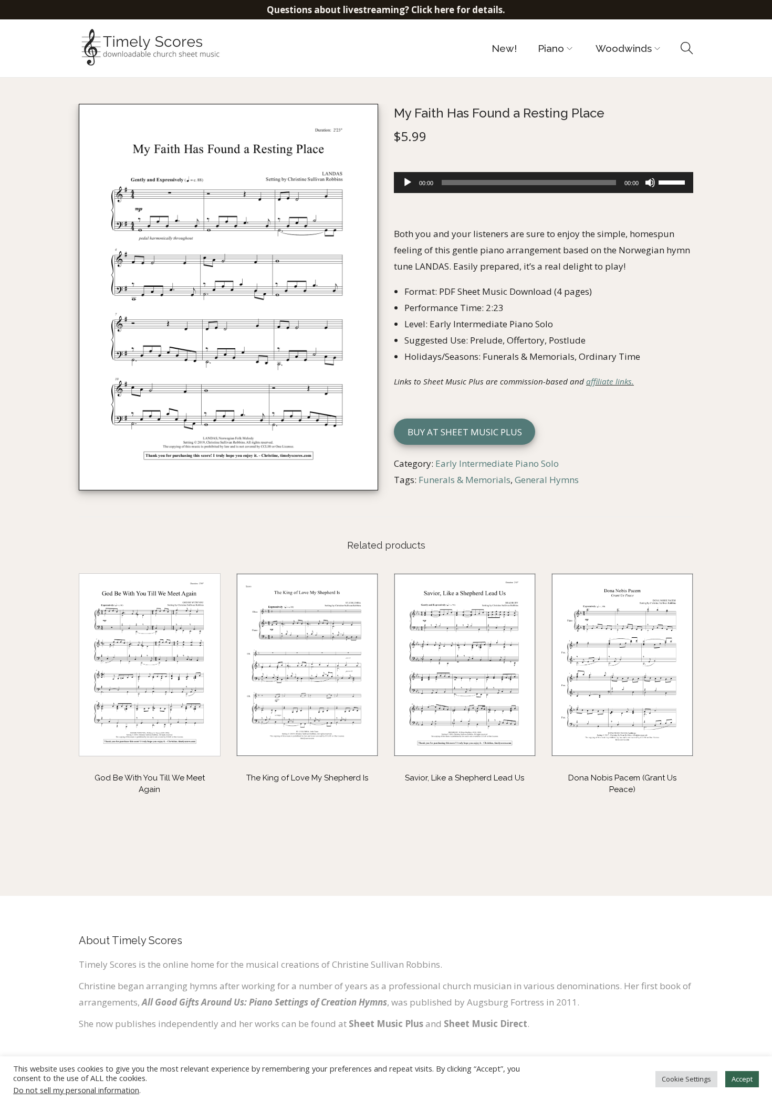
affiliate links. (610, 381)
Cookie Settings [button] (686, 1079)
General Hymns (547, 480)
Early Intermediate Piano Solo (497, 463)
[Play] (407, 182)
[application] (543, 182)
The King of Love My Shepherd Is (307, 778)
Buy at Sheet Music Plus (465, 432)
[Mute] (650, 182)
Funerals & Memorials (464, 480)
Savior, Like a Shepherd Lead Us (464, 778)
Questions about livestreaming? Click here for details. (386, 10)
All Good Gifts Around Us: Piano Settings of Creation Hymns (264, 1002)
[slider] (673, 181)
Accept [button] (742, 1079)
